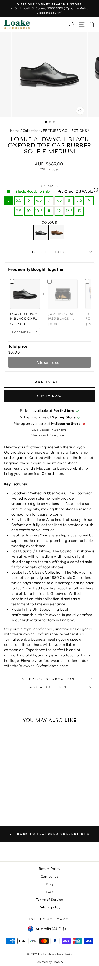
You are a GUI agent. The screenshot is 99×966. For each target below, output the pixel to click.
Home (15, 130)
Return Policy (49, 869)
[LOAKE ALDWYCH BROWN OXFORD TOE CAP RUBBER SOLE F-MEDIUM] (58, 232)
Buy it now (49, 396)
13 (79, 210)
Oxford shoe (52, 473)
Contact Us (49, 876)
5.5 (18, 200)
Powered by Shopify (49, 962)
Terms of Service (49, 899)
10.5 (39, 210)
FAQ (49, 892)
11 (49, 210)
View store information (47, 435)
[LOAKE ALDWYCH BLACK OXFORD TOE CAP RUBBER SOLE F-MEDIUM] (41, 232)
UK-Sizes (53, 189)
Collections (31, 130)
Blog (49, 884)
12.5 (69, 210)
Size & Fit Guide (48, 252)
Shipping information (48, 679)
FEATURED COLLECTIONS (65, 130)
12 (59, 210)
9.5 (18, 210)
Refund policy (49, 907)
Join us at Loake (48, 919)
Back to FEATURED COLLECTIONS (53, 834)
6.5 (39, 200)
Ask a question (48, 687)
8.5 (79, 200)
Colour (49, 222)
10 (29, 210)
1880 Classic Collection (70, 577)
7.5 (59, 200)
